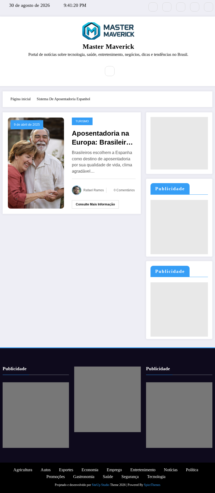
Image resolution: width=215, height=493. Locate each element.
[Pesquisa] (110, 71)
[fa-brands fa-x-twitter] (153, 7)
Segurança (130, 476)
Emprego (114, 470)
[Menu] (93, 72)
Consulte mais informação (95, 204)
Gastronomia (83, 476)
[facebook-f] (166, 7)
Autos (46, 470)
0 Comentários (124, 190)
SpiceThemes (152, 485)
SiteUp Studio (100, 485)
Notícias (171, 470)
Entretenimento (142, 470)
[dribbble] (180, 7)
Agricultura (22, 470)
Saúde (108, 476)
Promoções (55, 476)
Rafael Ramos (93, 190)
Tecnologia (156, 476)
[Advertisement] (179, 143)
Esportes (66, 470)
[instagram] (194, 7)
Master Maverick (108, 46)
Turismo (82, 121)
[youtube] (208, 7)
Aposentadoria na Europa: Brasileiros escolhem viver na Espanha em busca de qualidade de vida (103, 138)
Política (192, 470)
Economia (90, 470)
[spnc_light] (122, 71)
